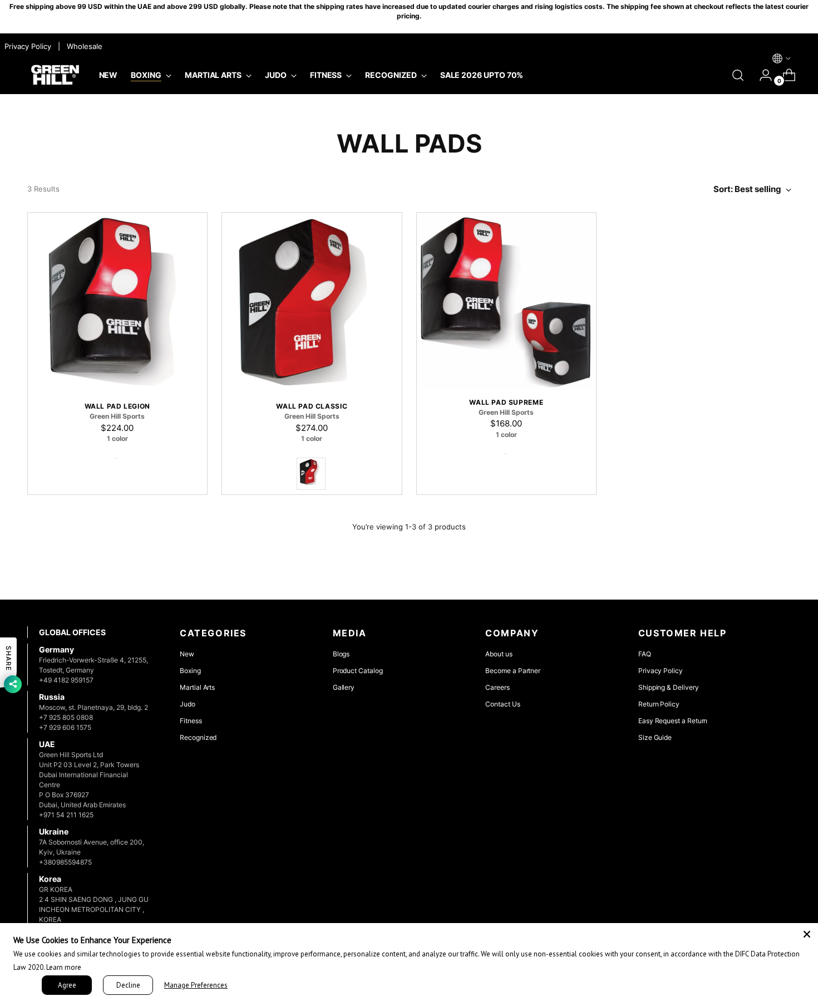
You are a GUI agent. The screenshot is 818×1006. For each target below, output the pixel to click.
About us (498, 654)
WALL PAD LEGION (117, 406)
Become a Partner (512, 670)
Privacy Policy (660, 670)
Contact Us (502, 704)
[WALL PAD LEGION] (118, 302)
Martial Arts (197, 687)
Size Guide (655, 737)
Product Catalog (358, 670)
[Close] (806, 934)
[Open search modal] (738, 75)
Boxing (190, 670)
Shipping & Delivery (668, 687)
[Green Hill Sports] (55, 75)
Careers (497, 687)
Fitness (191, 721)
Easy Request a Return (673, 721)
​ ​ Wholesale (82, 46)
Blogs (341, 654)
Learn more (63, 967)
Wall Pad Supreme (506, 402)
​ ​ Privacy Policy (26, 46)
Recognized (198, 737)
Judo (187, 704)
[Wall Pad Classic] (312, 302)
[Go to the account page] (761, 75)
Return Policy (658, 704)
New (187, 654)
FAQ (644, 654)
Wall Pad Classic (311, 406)
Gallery (344, 687)
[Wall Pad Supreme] (507, 300)
